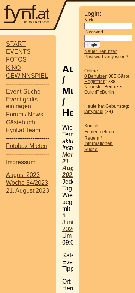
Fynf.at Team (23, 130)
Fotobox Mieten (26, 146)
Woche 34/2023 (27, 183)
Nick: (89, 20)
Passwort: (94, 32)
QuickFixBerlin (99, 92)
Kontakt (92, 125)
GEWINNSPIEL (27, 75)
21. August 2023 (27, 190)
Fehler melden (99, 131)
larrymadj (94, 111)
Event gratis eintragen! (22, 102)
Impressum (20, 162)
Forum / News (24, 114)
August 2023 (23, 175)
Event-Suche (23, 91)
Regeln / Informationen (98, 141)
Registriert (94, 81)
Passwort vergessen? (106, 56)
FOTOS (16, 59)
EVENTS (18, 51)
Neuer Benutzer (100, 51)
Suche (91, 149)
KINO (13, 68)
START (16, 44)
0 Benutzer (95, 76)
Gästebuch (20, 122)
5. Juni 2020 (69, 222)
